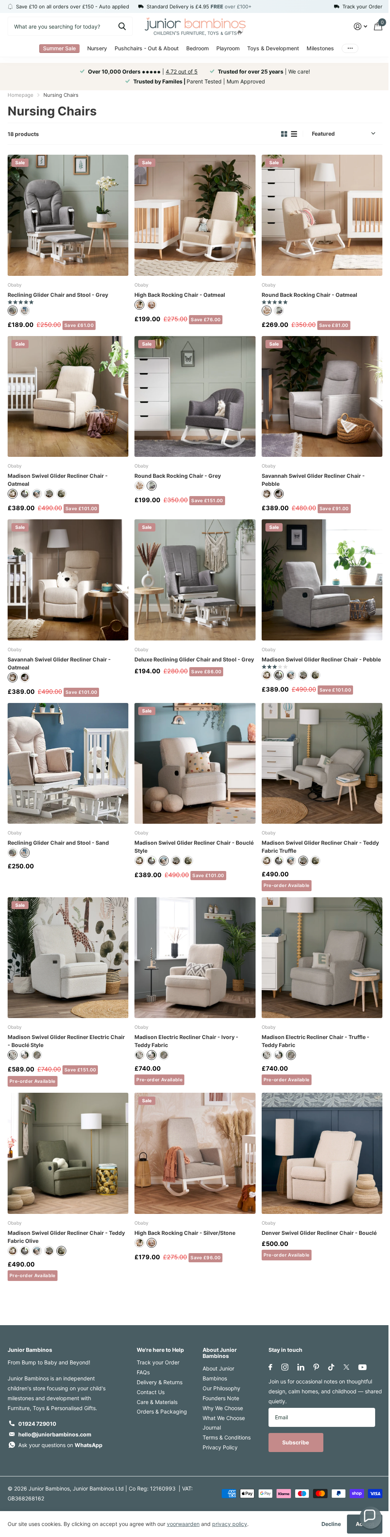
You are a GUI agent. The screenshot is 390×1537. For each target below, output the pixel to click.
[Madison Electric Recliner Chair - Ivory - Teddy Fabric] (194, 957)
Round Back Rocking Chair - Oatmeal (309, 294)
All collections (59, 48)
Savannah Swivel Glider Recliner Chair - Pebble (313, 479)
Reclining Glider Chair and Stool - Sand (58, 842)
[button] (371, 1518)
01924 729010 (37, 1423)
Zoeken (122, 26)
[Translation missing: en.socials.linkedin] (300, 1367)
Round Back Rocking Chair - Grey (177, 475)
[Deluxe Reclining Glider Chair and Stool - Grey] (194, 579)
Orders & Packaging (162, 1411)
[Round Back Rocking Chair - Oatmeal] (322, 215)
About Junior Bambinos (220, 1352)
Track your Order (158, 1362)
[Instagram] (284, 1367)
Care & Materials (157, 1402)
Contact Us (151, 1392)
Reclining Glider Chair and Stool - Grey (58, 294)
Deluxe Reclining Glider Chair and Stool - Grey (194, 659)
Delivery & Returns (159, 1382)
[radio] (13, 310)
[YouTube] (362, 1367)
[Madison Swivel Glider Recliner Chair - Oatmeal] (68, 396)
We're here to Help (160, 1349)
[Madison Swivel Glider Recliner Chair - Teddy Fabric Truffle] (322, 763)
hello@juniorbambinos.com (54, 1434)
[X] (346, 1367)
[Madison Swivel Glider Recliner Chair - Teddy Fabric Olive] (68, 1153)
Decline (331, 1524)
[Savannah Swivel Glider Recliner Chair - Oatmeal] (68, 579)
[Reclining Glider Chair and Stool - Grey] (68, 215)
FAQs (143, 1372)
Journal (212, 1427)
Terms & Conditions (227, 1437)
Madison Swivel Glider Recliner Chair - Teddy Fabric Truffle (320, 846)
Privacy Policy (220, 1447)
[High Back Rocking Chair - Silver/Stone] (194, 1153)
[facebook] (270, 1367)
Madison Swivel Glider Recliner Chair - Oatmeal (58, 479)
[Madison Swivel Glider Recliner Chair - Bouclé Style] (194, 763)
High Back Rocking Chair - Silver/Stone (184, 1233)
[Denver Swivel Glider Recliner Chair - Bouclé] (322, 1153)
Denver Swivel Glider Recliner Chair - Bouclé (319, 1233)
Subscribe (296, 1442)
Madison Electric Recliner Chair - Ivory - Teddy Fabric (186, 1041)
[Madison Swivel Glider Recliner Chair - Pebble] (322, 579)
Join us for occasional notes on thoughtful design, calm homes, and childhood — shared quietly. (325, 1391)
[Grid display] (284, 134)
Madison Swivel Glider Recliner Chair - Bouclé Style (194, 846)
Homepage (21, 95)
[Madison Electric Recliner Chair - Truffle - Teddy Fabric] (322, 957)
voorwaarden (183, 1524)
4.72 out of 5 (182, 71)
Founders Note (221, 1398)
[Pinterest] (316, 1367)
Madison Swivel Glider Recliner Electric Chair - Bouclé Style (66, 1041)
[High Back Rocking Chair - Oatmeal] (194, 215)
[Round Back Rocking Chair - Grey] (194, 396)
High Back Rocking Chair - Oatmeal (179, 294)
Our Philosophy (221, 1388)
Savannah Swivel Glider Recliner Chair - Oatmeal (59, 663)
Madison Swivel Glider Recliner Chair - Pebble (321, 659)
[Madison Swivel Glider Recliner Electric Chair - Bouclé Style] (68, 957)
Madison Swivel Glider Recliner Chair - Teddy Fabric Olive (66, 1237)
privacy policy (229, 1524)
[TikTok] (331, 1367)
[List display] (294, 134)
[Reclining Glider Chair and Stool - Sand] (68, 763)
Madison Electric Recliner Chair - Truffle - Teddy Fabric (315, 1041)
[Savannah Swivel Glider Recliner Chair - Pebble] (322, 396)
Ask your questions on (60, 1445)
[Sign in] (360, 26)
